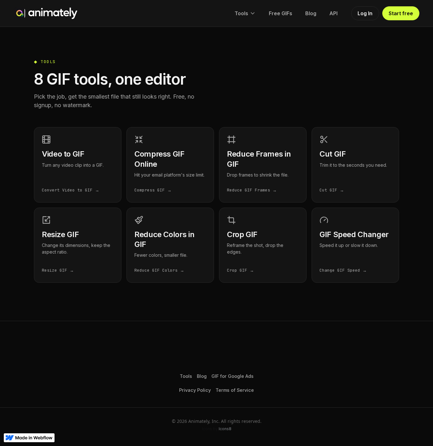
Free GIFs (280, 13)
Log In (365, 13)
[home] (45, 13)
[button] (245, 13)
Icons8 (225, 428)
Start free (401, 13)
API (333, 13)
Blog (310, 13)
